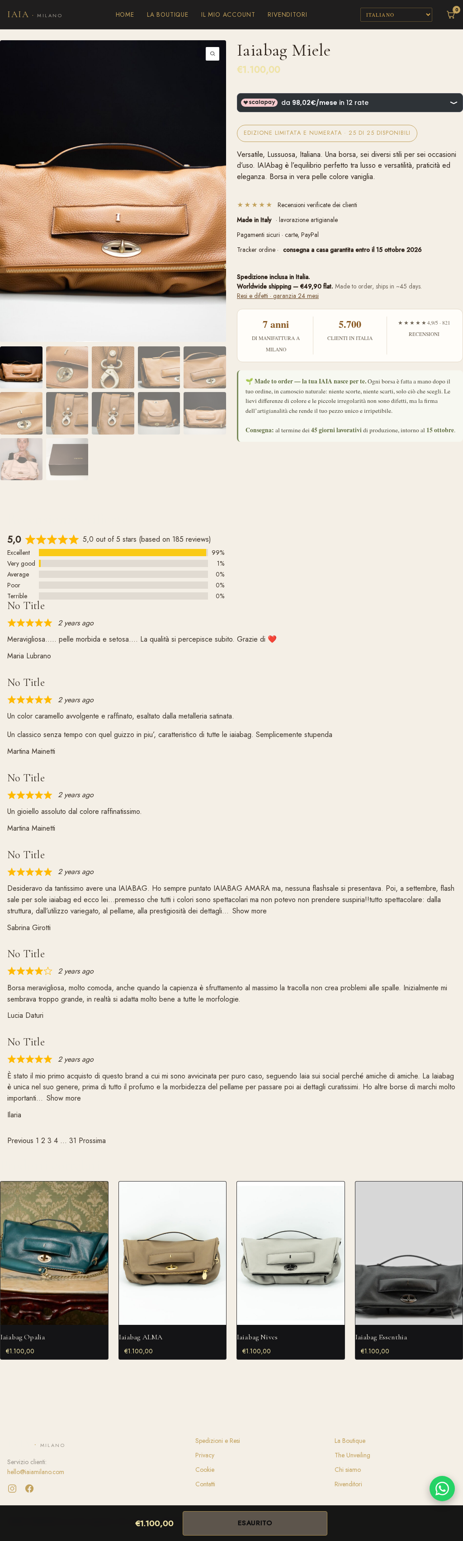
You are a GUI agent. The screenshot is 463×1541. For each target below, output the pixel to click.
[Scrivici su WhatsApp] (442, 1488)
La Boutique (168, 14)
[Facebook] (29, 1489)
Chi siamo (348, 1469)
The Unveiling (352, 1455)
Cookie (204, 1469)
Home (125, 14)
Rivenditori (287, 14)
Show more (249, 911)
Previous (20, 1140)
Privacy (204, 1455)
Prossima (92, 1140)
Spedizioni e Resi (217, 1440)
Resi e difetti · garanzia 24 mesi (278, 295)
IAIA (34, 14)
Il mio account (228, 14)
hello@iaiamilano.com (35, 1471)
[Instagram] (12, 1489)
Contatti (205, 1484)
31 (72, 1140)
